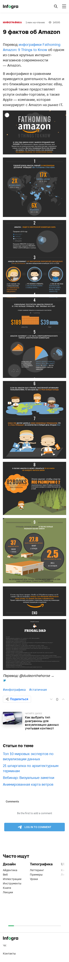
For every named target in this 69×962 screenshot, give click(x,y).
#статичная (38, 690)
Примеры (36, 874)
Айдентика (10, 870)
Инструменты (12, 883)
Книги (7, 887)
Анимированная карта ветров (28, 784)
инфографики (30, 44)
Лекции (8, 892)
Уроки (34, 879)
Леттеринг (37, 870)
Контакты (9, 953)
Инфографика (12, 22)
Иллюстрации (12, 879)
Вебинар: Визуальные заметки (28, 777)
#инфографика (14, 690)
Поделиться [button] (19, 699)
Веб (5, 874)
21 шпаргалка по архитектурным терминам (30, 768)
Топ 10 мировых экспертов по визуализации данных (28, 756)
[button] (56, 6)
